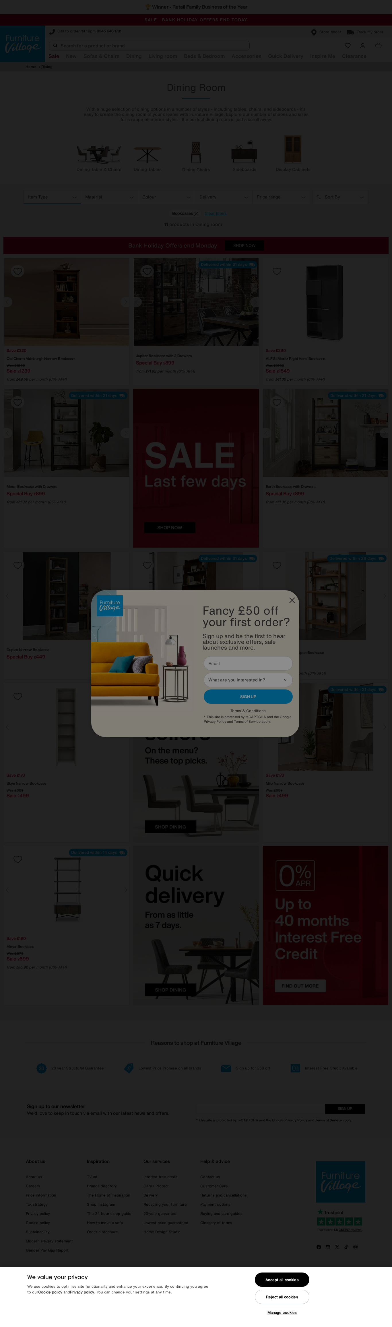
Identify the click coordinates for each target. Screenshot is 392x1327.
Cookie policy (50, 1292)
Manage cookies (282, 1312)
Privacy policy (82, 1292)
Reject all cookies (282, 1297)
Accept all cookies (281, 1280)
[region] (196, 1297)
